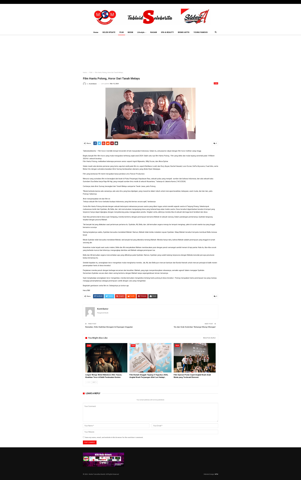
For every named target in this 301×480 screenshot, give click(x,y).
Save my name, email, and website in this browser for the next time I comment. (114, 437)
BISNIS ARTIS (183, 32)
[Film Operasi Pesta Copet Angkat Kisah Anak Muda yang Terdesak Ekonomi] (195, 357)
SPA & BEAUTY (167, 32)
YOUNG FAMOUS (201, 32)
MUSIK (130, 32)
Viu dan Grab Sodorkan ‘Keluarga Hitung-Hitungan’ (195, 327)
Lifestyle (141, 32)
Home (95, 32)
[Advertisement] (150, 52)
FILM (121, 32)
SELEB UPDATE (108, 32)
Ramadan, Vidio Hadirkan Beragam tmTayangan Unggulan (109, 327)
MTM (216, 474)
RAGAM (153, 32)
